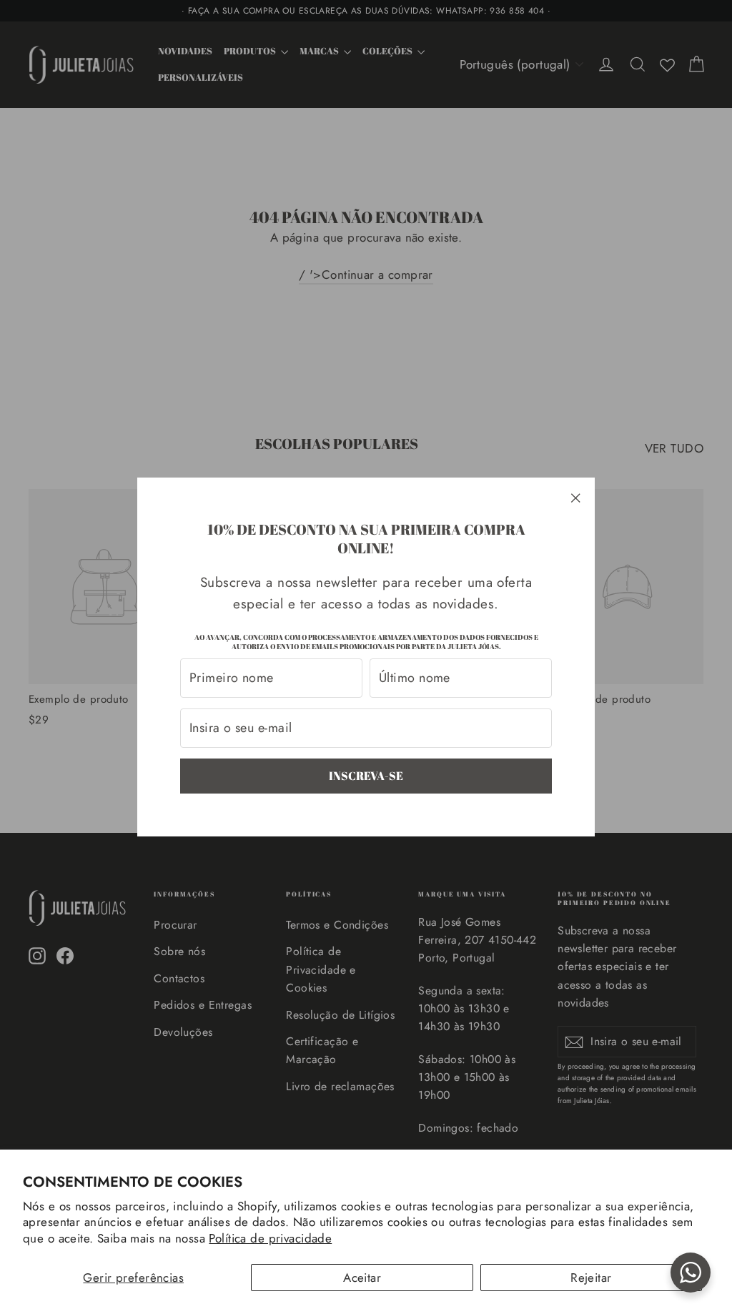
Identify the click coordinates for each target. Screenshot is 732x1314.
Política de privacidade (270, 1238)
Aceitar (362, 1277)
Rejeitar (590, 1277)
